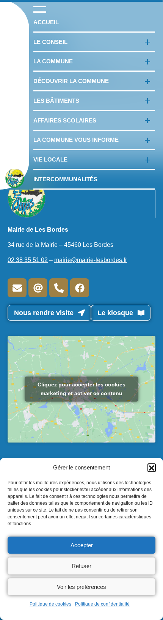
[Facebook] (79, 287)
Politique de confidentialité (102, 604)
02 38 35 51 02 (28, 260)
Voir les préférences (81, 587)
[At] (37, 287)
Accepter (82, 545)
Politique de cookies (50, 604)
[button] (151, 467)
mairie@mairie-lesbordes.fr (90, 260)
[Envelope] (17, 287)
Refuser (81, 566)
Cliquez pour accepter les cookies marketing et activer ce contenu (81, 388)
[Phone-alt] (58, 287)
